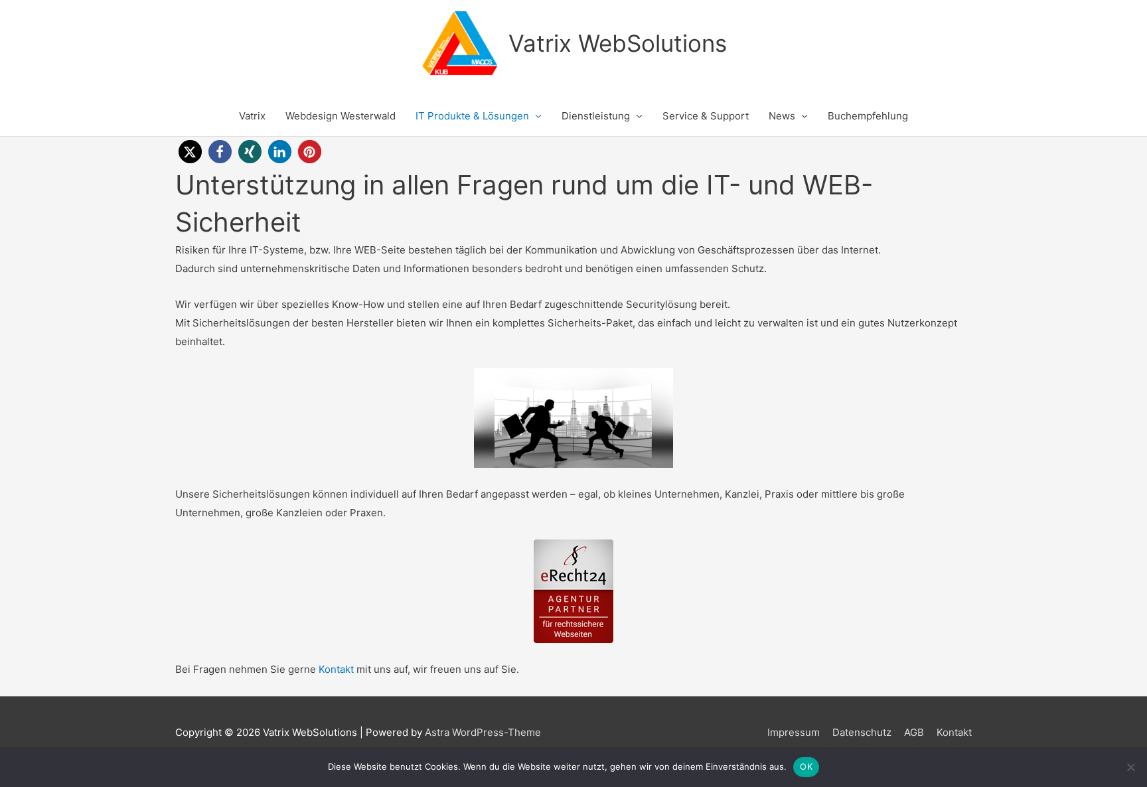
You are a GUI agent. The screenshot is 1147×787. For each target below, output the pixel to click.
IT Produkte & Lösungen (472, 115)
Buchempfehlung (868, 115)
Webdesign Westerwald (340, 115)
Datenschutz (861, 732)
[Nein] (1130, 767)
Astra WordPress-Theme (483, 732)
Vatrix (252, 115)
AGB (914, 732)
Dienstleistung (596, 115)
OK (806, 766)
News (782, 115)
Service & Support (705, 115)
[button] (190, 151)
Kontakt (336, 669)
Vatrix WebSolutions (617, 43)
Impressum (793, 732)
